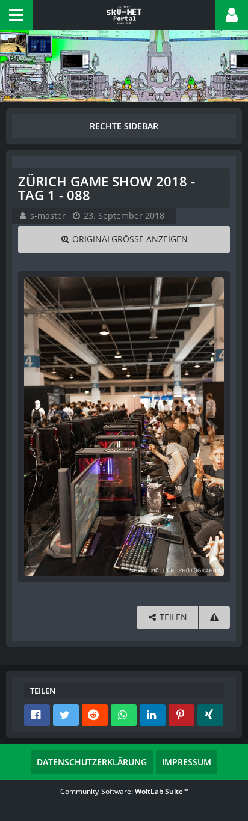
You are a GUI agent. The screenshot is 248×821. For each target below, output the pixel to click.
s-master (48, 215)
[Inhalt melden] (214, 617)
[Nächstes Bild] (212, 427)
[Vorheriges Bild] (36, 427)
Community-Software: (124, 791)
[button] (16, 15)
